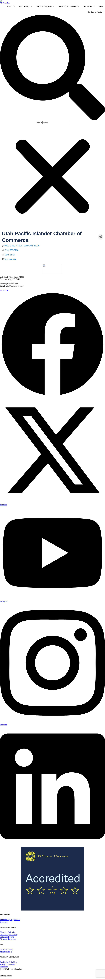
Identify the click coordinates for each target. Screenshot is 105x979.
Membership (24, 6)
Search (39, 122)
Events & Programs (44, 6)
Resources (87, 6)
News (101, 6)
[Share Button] (100, 237)
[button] (52, 68)
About (9, 6)
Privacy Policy (6, 976)
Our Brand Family (95, 12)
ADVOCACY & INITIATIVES (9, 957)
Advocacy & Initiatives (67, 6)
